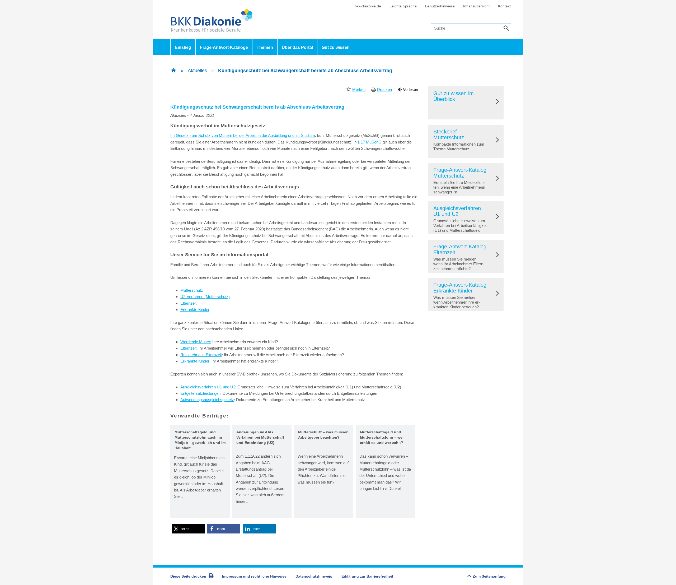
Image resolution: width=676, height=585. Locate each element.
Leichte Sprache (403, 6)
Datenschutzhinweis (313, 576)
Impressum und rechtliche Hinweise (254, 576)
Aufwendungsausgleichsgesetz (207, 399)
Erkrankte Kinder (194, 309)
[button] (188, 528)
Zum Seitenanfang (489, 576)
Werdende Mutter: (195, 342)
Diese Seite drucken (188, 576)
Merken (358, 89)
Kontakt (504, 6)
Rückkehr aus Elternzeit (201, 354)
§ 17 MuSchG (370, 142)
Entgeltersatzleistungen (200, 393)
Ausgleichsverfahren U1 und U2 (207, 387)
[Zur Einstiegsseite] (173, 71)
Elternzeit (188, 303)
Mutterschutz (191, 290)
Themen (265, 47)
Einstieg (183, 47)
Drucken (384, 89)
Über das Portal (297, 47)
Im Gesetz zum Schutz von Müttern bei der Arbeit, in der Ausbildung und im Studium (242, 135)
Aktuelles (197, 70)
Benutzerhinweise (440, 6)
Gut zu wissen (336, 47)
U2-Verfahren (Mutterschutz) (205, 296)
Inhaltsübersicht (476, 6)
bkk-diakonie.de (368, 6)
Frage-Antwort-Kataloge (224, 47)
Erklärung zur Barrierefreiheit (367, 576)
